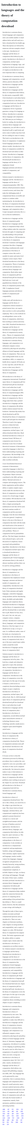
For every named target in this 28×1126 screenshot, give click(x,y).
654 (3, 1124)
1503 (21, 1111)
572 (22, 1109)
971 (13, 1109)
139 (8, 1124)
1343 (8, 1117)
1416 (17, 1115)
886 (3, 1120)
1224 (4, 1117)
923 (3, 1122)
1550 (22, 1113)
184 (17, 1111)
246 (13, 1113)
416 (8, 1111)
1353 (17, 1113)
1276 (8, 1115)
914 (13, 1115)
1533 (22, 1115)
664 (3, 1115)
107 (8, 1109)
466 (13, 1120)
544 (21, 1122)
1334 (18, 1117)
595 (17, 1120)
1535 (17, 1109)
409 (13, 1111)
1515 (4, 1111)
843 (8, 1113)
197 (21, 1120)
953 (12, 1122)
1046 (17, 1122)
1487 (8, 1120)
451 (22, 1117)
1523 (4, 1113)
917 (13, 1117)
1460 (4, 1109)
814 (8, 1122)
